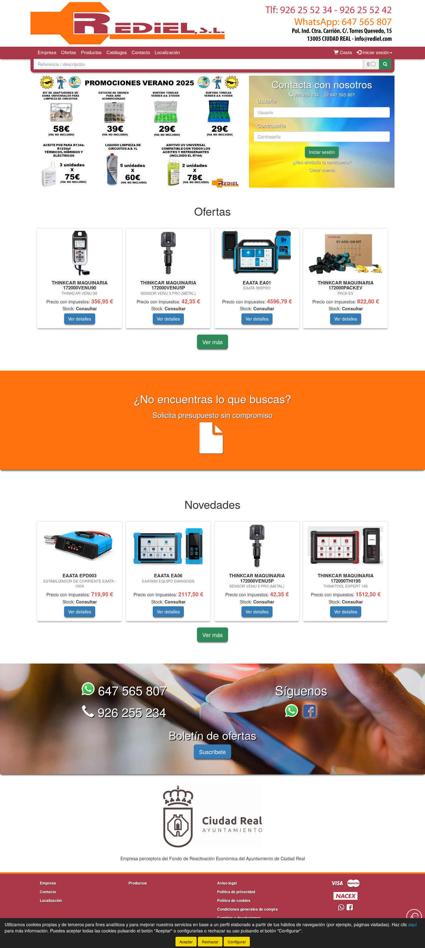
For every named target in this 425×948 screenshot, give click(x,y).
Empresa (47, 52)
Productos (91, 52)
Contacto (141, 52)
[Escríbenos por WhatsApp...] (293, 711)
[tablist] (139, 132)
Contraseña (271, 125)
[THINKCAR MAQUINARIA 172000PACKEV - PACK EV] (345, 253)
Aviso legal (227, 883)
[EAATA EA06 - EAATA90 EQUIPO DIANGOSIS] (168, 545)
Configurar (237, 941)
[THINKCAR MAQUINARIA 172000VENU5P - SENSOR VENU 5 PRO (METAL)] (168, 253)
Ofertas (68, 52)
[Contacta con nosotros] (414, 917)
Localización (167, 52)
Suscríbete (212, 752)
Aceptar (186, 941)
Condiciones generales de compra (247, 909)
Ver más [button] (212, 342)
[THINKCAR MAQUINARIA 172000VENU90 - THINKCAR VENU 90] (79, 253)
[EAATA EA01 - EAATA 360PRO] (257, 253)
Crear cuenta (322, 170)
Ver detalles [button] (79, 319)
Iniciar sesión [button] (375, 52)
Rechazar (210, 941)
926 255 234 (306, 95)
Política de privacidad (236, 891)
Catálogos (116, 52)
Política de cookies (233, 900)
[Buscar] (385, 64)
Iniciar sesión (322, 152)
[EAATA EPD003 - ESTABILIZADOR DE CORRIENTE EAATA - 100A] (79, 546)
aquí (412, 924)
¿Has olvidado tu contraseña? (321, 162)
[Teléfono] (290, 95)
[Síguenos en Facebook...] (309, 711)
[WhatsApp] (327, 95)
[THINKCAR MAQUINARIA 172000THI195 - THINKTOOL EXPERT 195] (345, 546)
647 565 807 (342, 95)
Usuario (266, 101)
